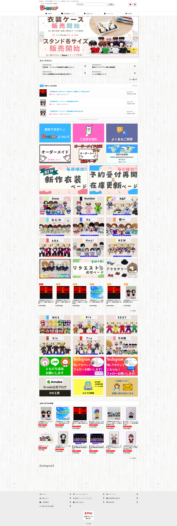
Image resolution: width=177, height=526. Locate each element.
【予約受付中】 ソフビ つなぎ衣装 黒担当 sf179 (63, 446)
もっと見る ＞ (133, 310)
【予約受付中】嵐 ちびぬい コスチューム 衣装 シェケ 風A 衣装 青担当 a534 (130, 447)
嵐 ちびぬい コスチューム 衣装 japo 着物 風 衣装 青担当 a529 (79, 447)
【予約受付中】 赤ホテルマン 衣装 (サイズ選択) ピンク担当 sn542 (79, 302)
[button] (135, 4)
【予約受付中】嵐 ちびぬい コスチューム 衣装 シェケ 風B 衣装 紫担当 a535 (114, 423)
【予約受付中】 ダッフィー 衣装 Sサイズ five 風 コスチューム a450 (113, 447)
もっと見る (132, 79)
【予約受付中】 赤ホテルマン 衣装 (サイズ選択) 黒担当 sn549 (63, 302)
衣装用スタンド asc (43, 446)
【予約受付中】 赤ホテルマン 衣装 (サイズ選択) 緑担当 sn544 (113, 302)
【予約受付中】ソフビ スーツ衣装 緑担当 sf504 (63, 91)
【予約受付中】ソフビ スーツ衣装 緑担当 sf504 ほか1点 (66, 101)
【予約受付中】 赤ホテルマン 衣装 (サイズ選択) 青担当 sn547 (46, 302)
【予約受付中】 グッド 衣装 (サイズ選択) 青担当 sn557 (96, 301)
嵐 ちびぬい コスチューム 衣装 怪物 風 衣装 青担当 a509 (96, 422)
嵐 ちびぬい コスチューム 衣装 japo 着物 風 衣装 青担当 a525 (96, 447)
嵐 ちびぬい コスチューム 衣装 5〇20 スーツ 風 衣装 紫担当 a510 (130, 423)
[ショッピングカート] (130, 4)
